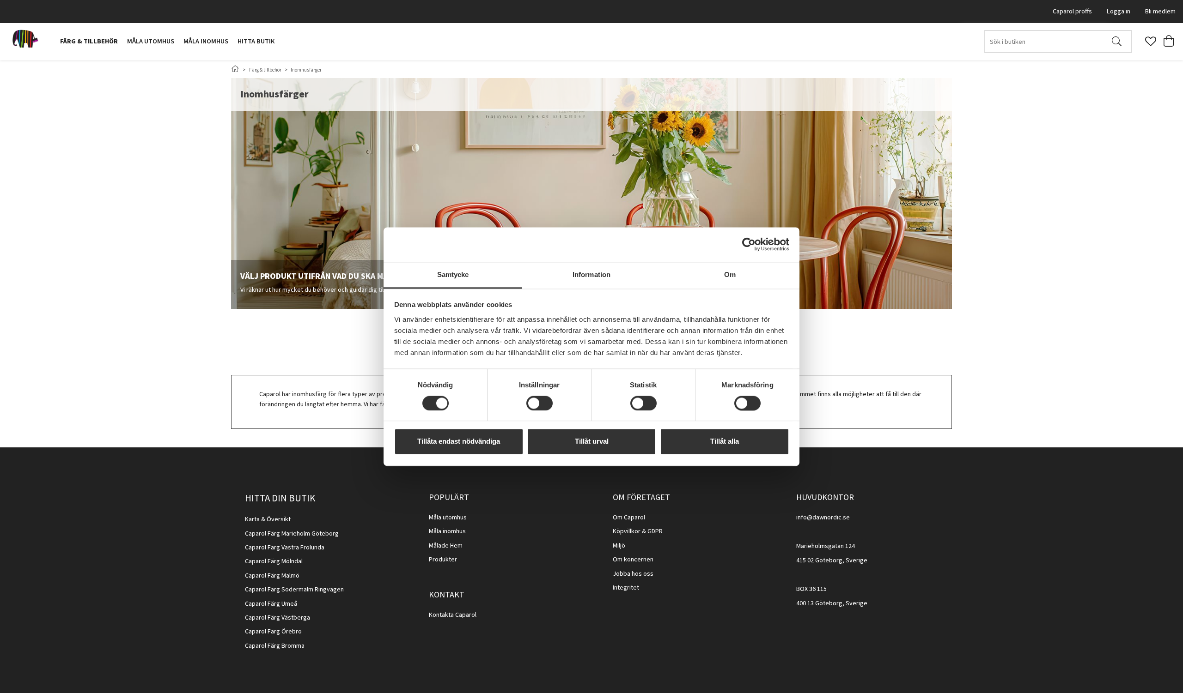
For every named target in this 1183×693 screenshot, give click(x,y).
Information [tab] (591, 274)
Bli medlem (1160, 11)
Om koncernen (633, 559)
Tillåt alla (724, 442)
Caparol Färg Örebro (273, 631)
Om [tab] (730, 274)
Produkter (443, 559)
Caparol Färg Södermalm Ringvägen (294, 589)
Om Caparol (629, 517)
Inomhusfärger (306, 69)
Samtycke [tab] (453, 274)
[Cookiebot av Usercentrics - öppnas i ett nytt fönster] (748, 244)
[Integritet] (639, 587)
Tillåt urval (592, 442)
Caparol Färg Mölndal (274, 561)
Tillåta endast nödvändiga (458, 442)
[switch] (539, 403)
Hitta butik (256, 41)
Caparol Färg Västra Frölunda (284, 547)
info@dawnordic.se (823, 517)
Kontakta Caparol (452, 615)
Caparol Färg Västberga (277, 617)
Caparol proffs (1072, 11)
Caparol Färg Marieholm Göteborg (292, 533)
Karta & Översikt (268, 519)
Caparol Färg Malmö (272, 575)
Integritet (626, 587)
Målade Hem (446, 545)
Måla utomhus (150, 41)
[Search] (1117, 41)
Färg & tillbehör (89, 41)
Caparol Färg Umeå (271, 604)
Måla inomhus (205, 41)
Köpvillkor (626, 531)
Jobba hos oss (633, 574)
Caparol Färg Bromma (275, 646)
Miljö (619, 545)
